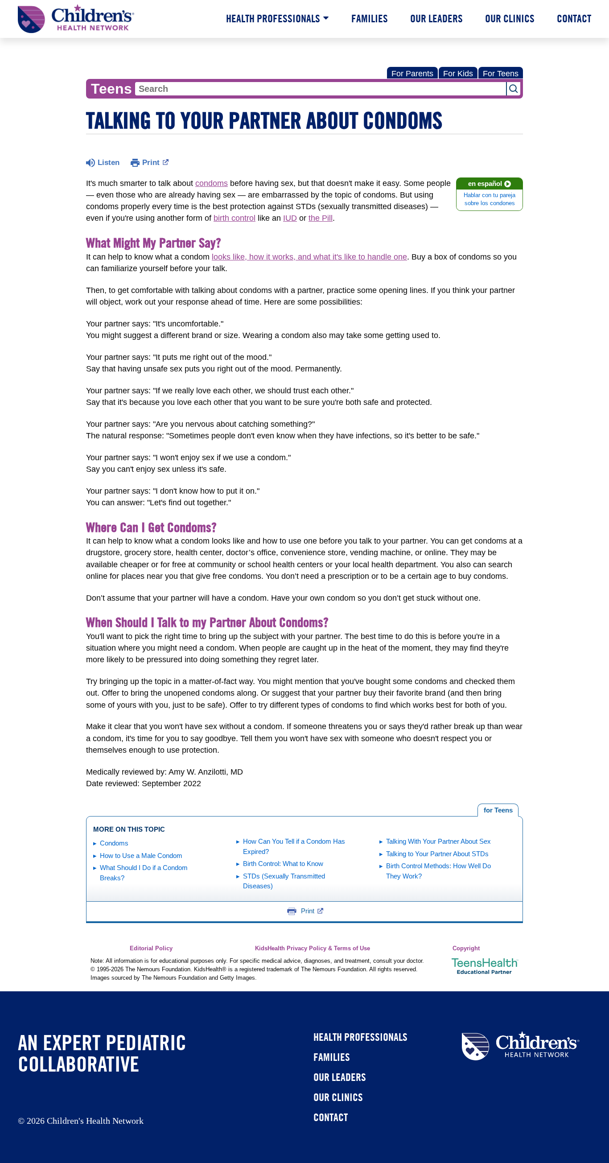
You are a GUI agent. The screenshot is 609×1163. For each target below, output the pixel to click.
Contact (574, 18)
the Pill (321, 218)
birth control (234, 218)
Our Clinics (510, 18)
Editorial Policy (151, 948)
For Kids (458, 73)
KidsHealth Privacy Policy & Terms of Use (312, 948)
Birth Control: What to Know (283, 863)
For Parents (412, 73)
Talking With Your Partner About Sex (438, 841)
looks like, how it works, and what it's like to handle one (309, 256)
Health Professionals (273, 18)
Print (151, 162)
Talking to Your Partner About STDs (437, 854)
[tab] (497, 810)
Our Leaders (436, 18)
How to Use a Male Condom (141, 855)
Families (369, 18)
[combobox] (320, 88)
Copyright (466, 948)
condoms (211, 183)
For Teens (500, 73)
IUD (290, 218)
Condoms (114, 843)
